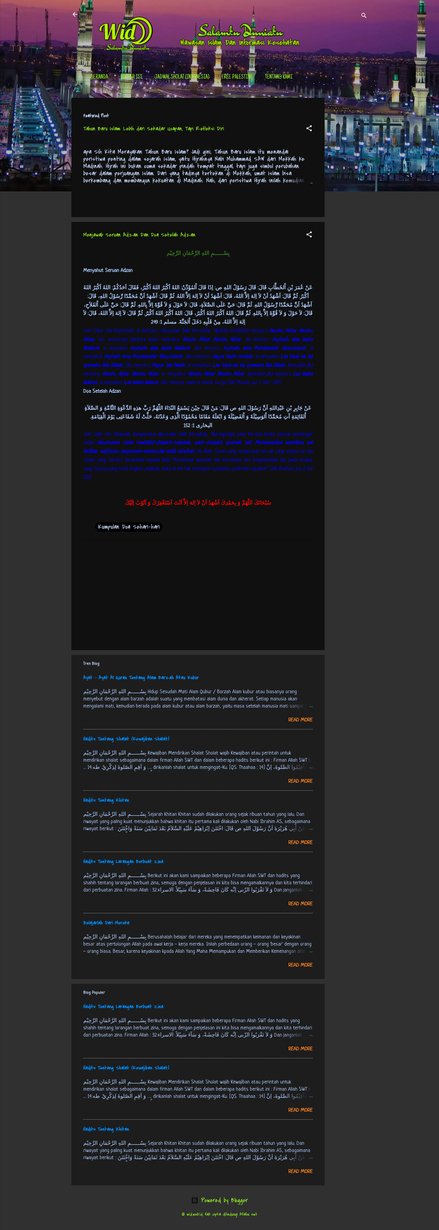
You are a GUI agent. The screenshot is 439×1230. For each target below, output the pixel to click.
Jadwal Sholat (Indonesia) (181, 77)
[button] (309, 129)
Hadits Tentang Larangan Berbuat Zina (123, 861)
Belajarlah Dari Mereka (106, 922)
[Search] (364, 16)
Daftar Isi (131, 77)
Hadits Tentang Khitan (106, 800)
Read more (300, 720)
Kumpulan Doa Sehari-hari (129, 526)
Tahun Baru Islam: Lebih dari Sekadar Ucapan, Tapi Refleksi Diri (153, 129)
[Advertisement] (348, 187)
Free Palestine (237, 77)
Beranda (99, 77)
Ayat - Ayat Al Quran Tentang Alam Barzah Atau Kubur (141, 677)
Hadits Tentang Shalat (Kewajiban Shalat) (126, 739)
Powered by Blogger (223, 1200)
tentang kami (278, 77)
